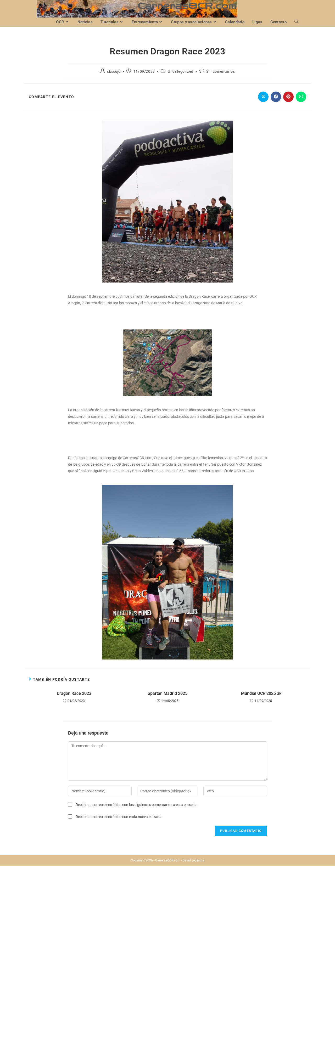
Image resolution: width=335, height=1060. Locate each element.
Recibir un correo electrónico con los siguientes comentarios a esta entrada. (137, 805)
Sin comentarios (220, 71)
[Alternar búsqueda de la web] (296, 22)
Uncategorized (180, 71)
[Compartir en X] (263, 97)
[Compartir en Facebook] (276, 97)
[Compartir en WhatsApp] (301, 97)
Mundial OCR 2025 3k (261, 693)
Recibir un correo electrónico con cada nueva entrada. (119, 817)
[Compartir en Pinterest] (288, 97)
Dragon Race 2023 (74, 693)
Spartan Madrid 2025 (167, 693)
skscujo (113, 71)
